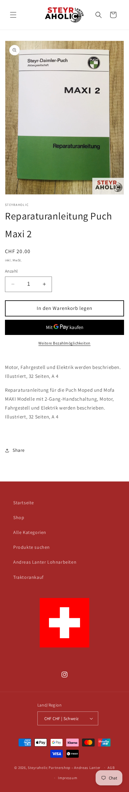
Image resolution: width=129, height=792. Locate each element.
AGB (111, 767)
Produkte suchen (31, 547)
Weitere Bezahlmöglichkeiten (64, 343)
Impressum (67, 778)
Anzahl (11, 271)
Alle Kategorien (29, 532)
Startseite (23, 503)
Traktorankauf (28, 577)
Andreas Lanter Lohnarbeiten (44, 562)
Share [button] (19, 450)
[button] (13, 15)
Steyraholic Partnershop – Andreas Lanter (64, 767)
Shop (18, 517)
